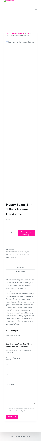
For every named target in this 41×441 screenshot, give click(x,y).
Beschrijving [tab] (20, 267)
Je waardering (9, 358)
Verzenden (12, 417)
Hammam (17, 254)
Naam (8, 364)
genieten (12, 254)
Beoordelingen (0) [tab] (20, 272)
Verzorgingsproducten (20, 252)
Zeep (28, 252)
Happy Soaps (13, 257)
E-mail (8, 374)
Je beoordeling (10, 384)
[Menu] (36, 9)
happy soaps (23, 254)
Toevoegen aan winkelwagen (26, 233)
